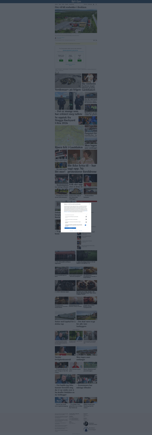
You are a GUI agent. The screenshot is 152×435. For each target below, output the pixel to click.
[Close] (89, 204)
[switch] (86, 216)
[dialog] (76, 217)
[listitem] (76, 214)
